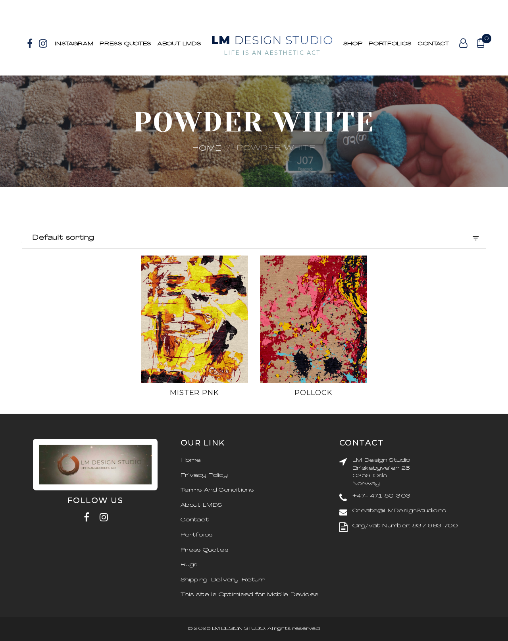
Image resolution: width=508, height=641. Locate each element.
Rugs (189, 565)
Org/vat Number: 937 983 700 (405, 526)
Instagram (74, 43)
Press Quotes (125, 43)
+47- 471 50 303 (381, 496)
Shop (353, 43)
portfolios (390, 43)
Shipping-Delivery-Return (223, 580)
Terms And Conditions (217, 490)
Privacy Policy (204, 475)
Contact (433, 43)
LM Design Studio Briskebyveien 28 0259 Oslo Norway (381, 472)
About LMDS (179, 43)
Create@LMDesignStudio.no (399, 511)
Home (207, 149)
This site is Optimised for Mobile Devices (249, 595)
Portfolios (197, 535)
